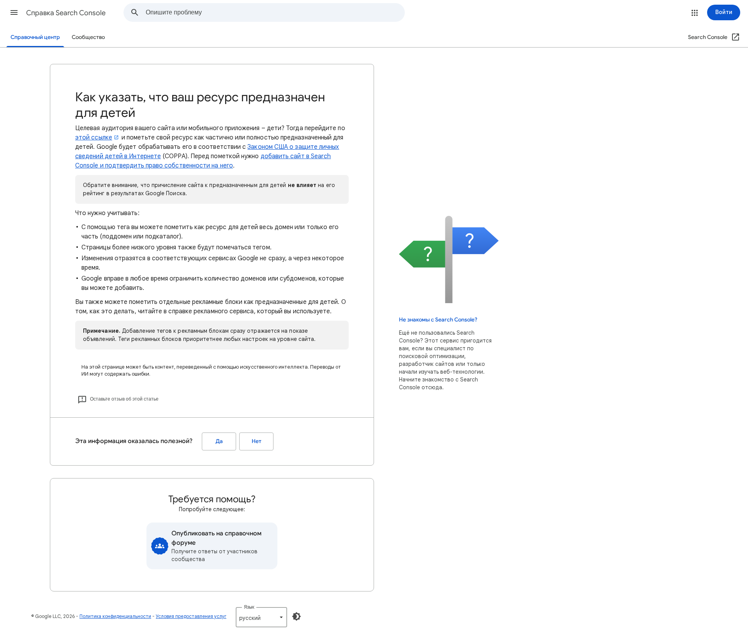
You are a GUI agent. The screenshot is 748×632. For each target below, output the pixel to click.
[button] (14, 12)
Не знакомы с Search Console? (438, 319)
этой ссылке (93, 137)
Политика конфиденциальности (115, 616)
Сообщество (88, 37)
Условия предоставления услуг (191, 616)
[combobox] (275, 12)
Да (219, 441)
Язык (249, 607)
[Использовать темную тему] (296, 616)
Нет (256, 441)
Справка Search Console (66, 13)
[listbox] (261, 617)
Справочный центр (35, 37)
